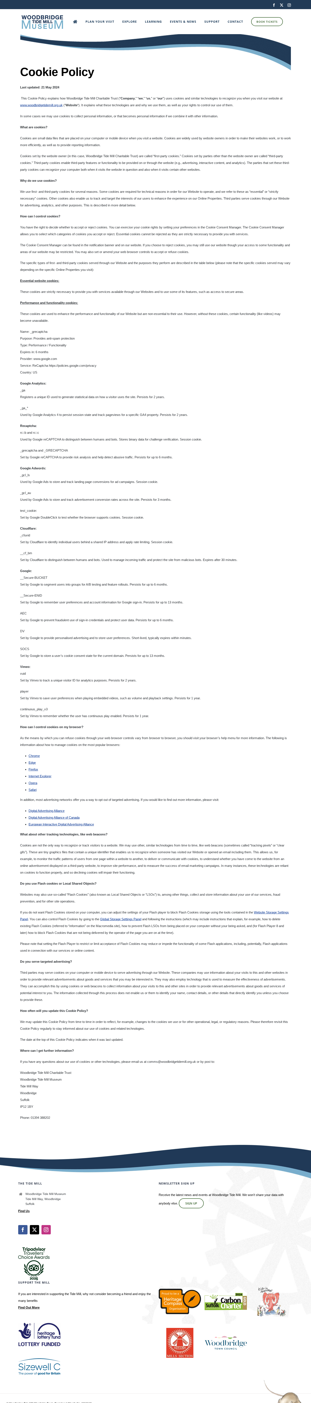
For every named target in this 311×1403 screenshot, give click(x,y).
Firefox (33, 769)
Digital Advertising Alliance (47, 811)
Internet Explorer (40, 776)
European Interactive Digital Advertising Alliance (61, 824)
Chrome (34, 756)
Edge (32, 762)
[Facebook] (23, 1229)
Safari (33, 790)
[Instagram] (46, 1229)
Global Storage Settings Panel (120, 919)
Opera (33, 783)
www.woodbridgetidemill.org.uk (41, 105)
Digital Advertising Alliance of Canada (54, 817)
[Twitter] (34, 1229)
